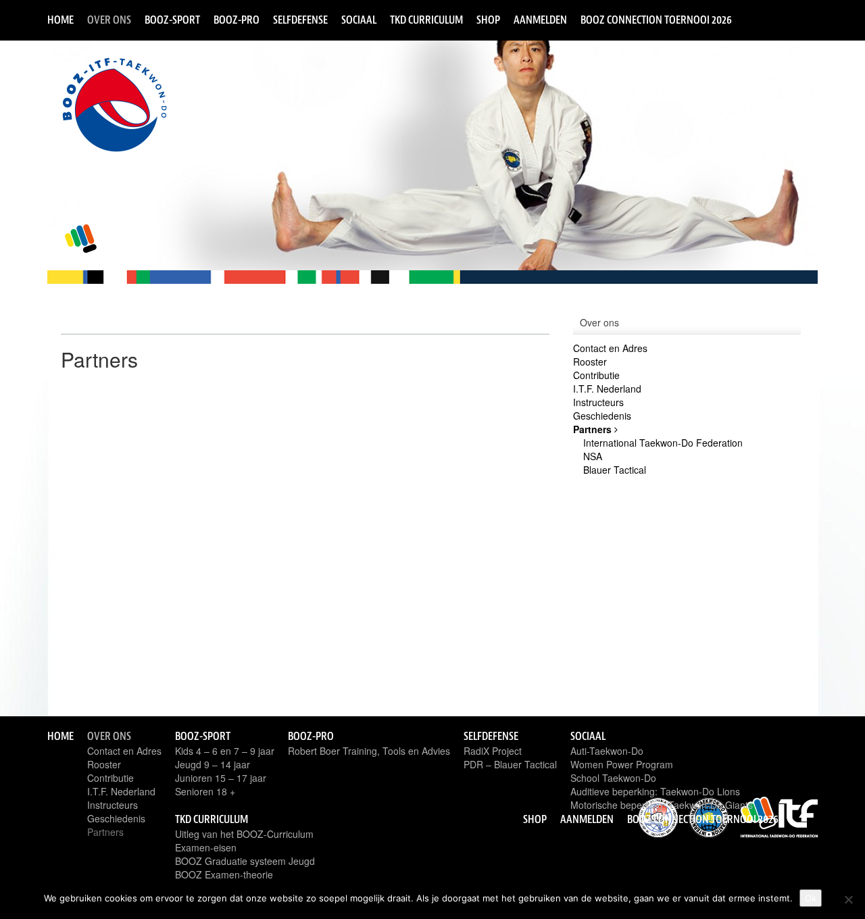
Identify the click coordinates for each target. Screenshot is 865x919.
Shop (488, 19)
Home (60, 19)
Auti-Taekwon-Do (606, 750)
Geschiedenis (602, 415)
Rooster (590, 361)
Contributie (596, 375)
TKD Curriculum (426, 19)
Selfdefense (300, 19)
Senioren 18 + (205, 791)
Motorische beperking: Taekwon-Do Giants (661, 805)
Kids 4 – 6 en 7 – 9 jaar (224, 750)
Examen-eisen (206, 847)
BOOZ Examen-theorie (224, 874)
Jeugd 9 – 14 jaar (212, 764)
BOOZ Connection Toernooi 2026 (656, 19)
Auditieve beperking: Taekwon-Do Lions (655, 791)
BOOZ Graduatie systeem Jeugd (245, 861)
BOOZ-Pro (237, 19)
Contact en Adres (610, 348)
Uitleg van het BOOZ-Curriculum (244, 834)
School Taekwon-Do (613, 778)
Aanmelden (540, 19)
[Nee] (848, 899)
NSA (592, 456)
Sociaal (358, 19)
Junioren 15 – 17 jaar (220, 778)
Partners (593, 429)
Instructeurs (598, 402)
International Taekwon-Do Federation (663, 442)
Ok (810, 898)
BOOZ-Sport (172, 19)
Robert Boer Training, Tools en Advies (369, 750)
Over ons (109, 19)
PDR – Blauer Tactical (510, 764)
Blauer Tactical (614, 469)
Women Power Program (621, 764)
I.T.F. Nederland (607, 388)
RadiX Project (493, 750)
